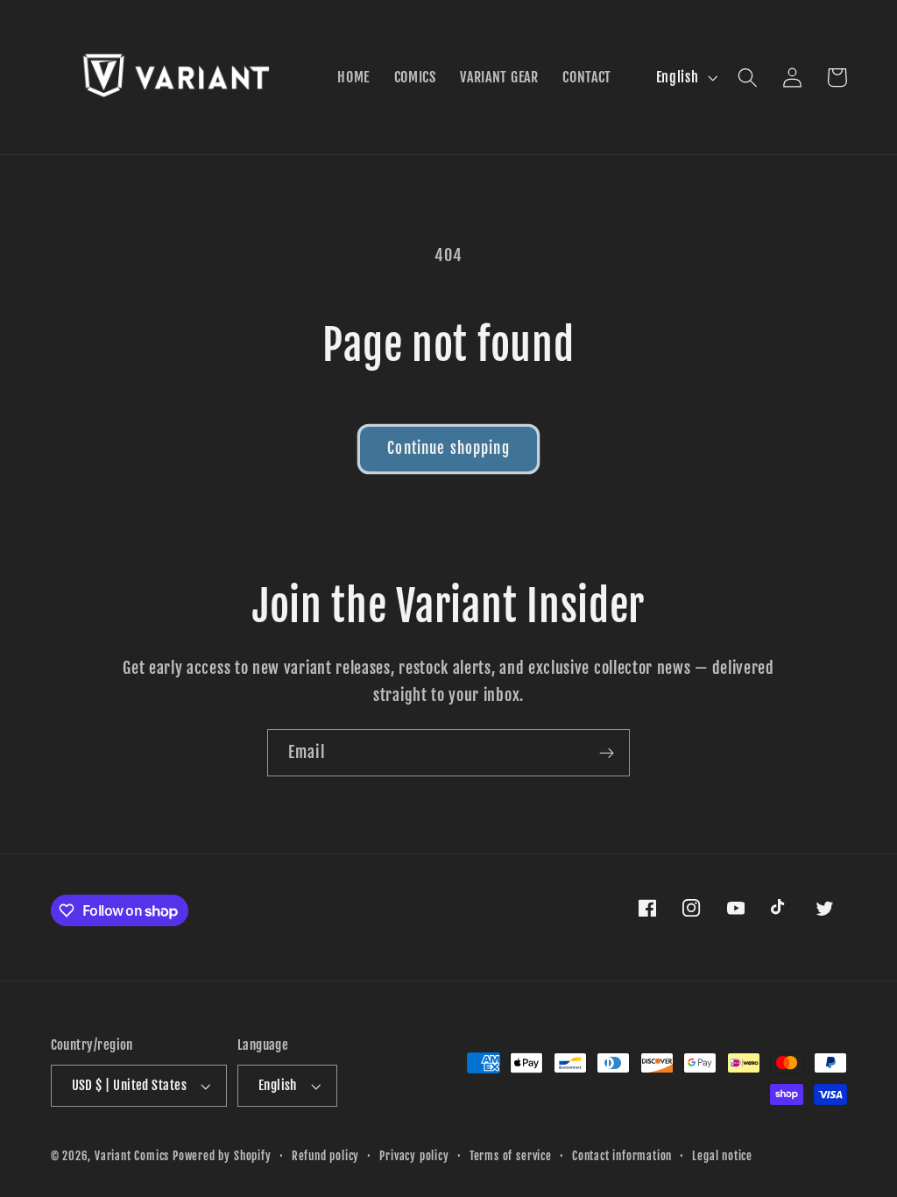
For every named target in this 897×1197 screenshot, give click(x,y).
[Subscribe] (606, 752)
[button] (748, 77)
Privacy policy (413, 1156)
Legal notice (722, 1156)
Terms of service (511, 1156)
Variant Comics (132, 1156)
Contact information (622, 1156)
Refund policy (325, 1156)
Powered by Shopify (222, 1156)
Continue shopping (448, 448)
